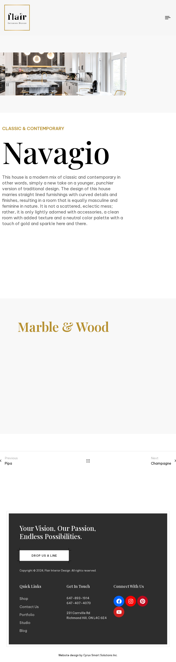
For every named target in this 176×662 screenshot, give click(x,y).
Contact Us (29, 607)
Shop (24, 598)
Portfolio (27, 615)
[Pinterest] (142, 601)
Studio (25, 623)
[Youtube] (119, 612)
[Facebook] (119, 601)
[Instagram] (130, 601)
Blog (23, 630)
